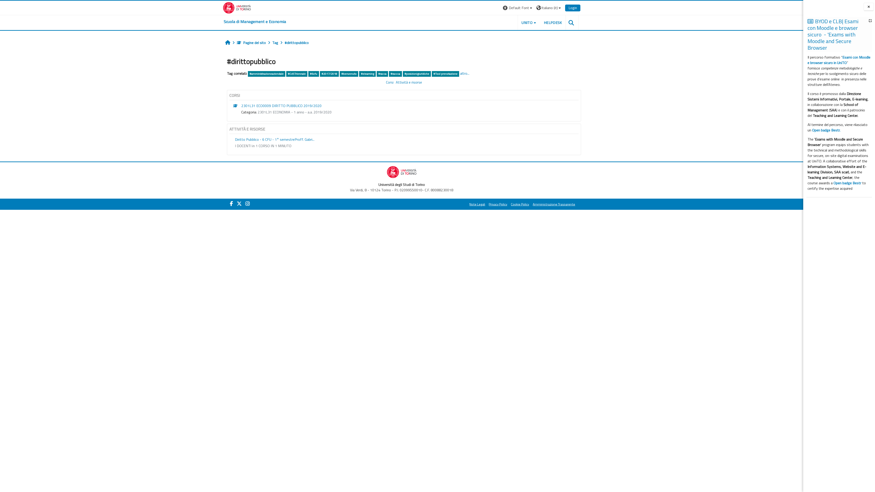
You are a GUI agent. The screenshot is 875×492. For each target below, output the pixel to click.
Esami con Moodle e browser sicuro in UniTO (839, 59)
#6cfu (313, 74)
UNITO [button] (527, 22)
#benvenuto (349, 74)
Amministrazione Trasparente (554, 204)
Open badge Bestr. (826, 130)
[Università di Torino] (237, 7)
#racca (382, 74)
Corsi (390, 82)
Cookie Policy (520, 204)
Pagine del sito (254, 42)
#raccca (395, 74)
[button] (518, 7)
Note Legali (477, 204)
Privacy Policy (498, 204)
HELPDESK (553, 22)
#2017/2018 (329, 74)
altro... (464, 73)
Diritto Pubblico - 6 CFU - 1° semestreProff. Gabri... (274, 139)
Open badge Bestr (847, 183)
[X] (239, 204)
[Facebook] (231, 204)
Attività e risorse (409, 82)
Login (573, 7)
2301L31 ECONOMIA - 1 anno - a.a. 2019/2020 (295, 112)
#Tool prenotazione (445, 74)
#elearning (367, 74)
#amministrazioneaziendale (267, 74)
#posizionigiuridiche (416, 74)
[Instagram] (248, 204)
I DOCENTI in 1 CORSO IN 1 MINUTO (263, 146)
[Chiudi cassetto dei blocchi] (869, 7)
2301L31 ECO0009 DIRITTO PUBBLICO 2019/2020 (281, 105)
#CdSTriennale (297, 74)
